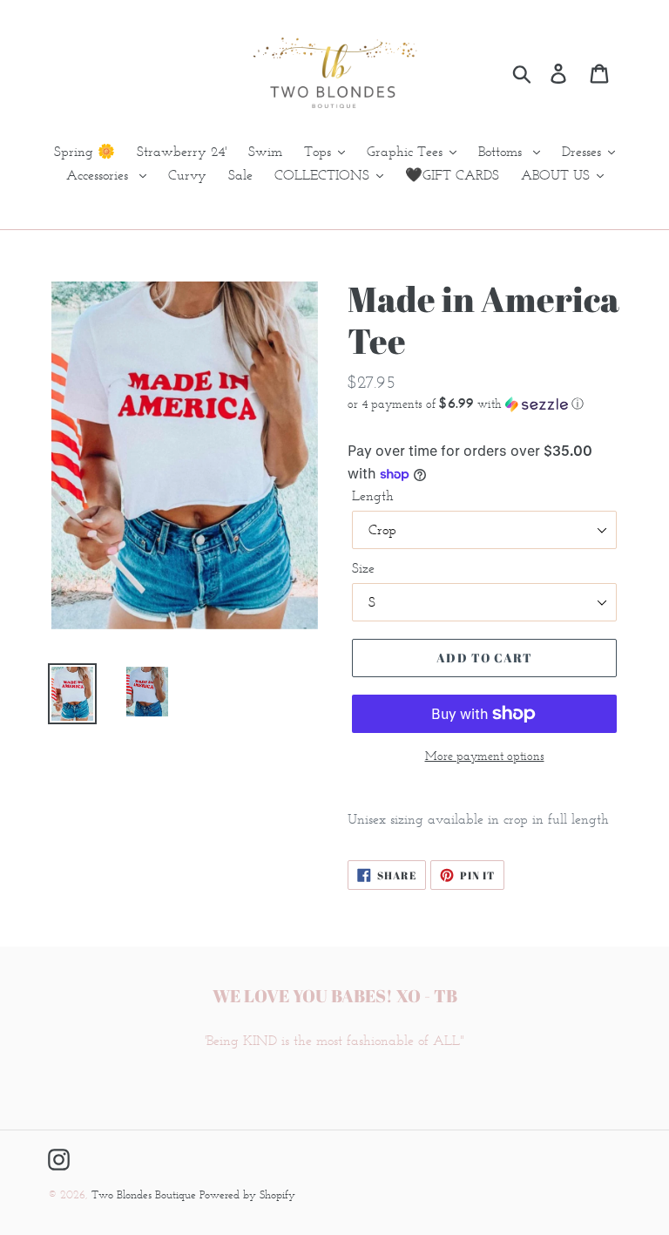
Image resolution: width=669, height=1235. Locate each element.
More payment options (484, 756)
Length (373, 495)
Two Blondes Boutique (145, 1194)
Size (363, 568)
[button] (484, 403)
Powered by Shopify (247, 1194)
